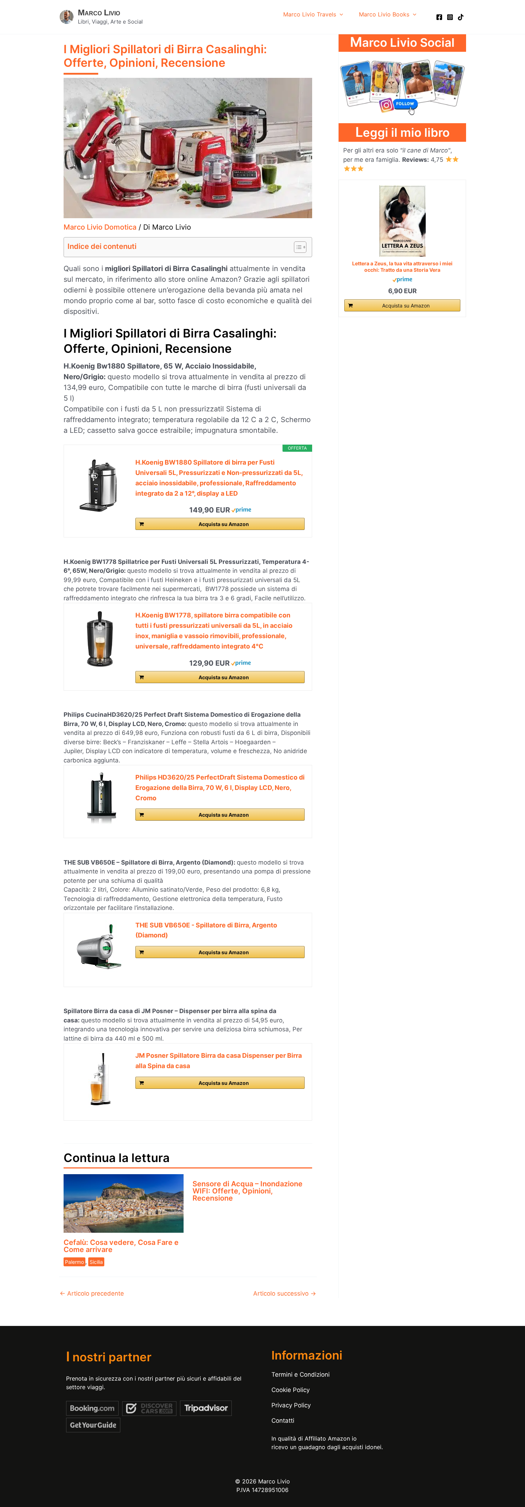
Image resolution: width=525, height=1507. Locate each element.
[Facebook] (439, 17)
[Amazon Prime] (241, 509)
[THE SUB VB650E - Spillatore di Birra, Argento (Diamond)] (99, 947)
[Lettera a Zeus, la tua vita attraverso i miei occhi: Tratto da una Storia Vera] (402, 221)
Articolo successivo (284, 1294)
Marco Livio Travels (309, 14)
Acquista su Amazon (224, 524)
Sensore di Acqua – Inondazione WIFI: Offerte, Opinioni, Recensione (247, 1191)
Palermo (74, 1262)
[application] (339, 14)
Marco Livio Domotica (100, 227)
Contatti (282, 1420)
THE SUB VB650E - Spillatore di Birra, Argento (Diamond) (206, 930)
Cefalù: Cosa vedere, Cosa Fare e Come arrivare (121, 1246)
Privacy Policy (291, 1405)
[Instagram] (450, 17)
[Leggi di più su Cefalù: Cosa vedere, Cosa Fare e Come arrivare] (124, 1202)
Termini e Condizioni (300, 1374)
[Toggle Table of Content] (297, 247)
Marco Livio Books (384, 14)
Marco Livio (99, 12)
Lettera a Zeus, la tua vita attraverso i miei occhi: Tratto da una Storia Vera (402, 266)
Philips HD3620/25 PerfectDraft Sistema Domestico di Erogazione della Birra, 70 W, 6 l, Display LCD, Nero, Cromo (220, 787)
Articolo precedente (92, 1294)
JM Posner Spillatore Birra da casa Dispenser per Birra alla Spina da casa (218, 1061)
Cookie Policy (290, 1389)
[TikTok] (461, 17)
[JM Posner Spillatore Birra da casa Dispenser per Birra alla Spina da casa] (99, 1079)
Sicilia (96, 1262)
